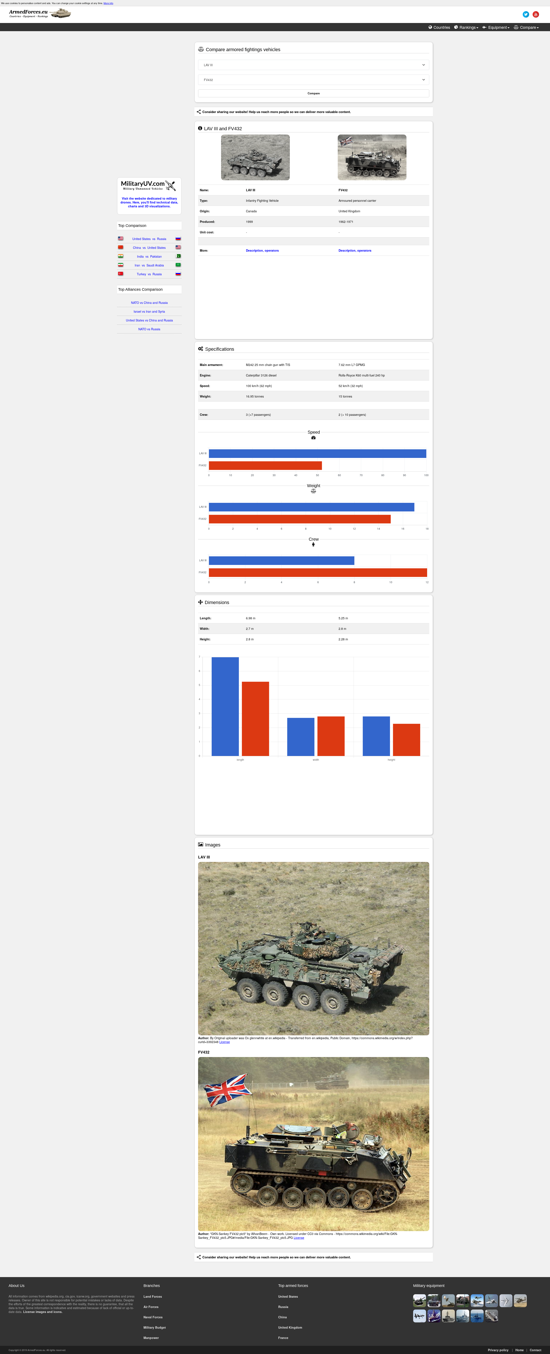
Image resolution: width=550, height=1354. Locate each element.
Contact (535, 1350)
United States (288, 1296)
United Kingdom (290, 1327)
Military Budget (155, 1327)
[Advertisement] (149, 106)
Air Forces (151, 1307)
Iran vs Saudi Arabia (149, 265)
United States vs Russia (149, 239)
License (224, 1042)
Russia (283, 1307)
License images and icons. (43, 1312)
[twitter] (525, 16)
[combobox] (313, 65)
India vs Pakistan (149, 256)
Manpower (151, 1338)
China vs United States (149, 247)
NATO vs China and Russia (149, 302)
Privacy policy (498, 1350)
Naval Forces (153, 1317)
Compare (314, 93)
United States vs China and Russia (149, 320)
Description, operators (262, 250)
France (283, 1338)
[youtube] (535, 16)
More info (108, 3)
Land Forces (153, 1296)
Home (519, 1350)
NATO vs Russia (149, 329)
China (282, 1317)
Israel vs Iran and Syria (149, 311)
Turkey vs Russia (149, 274)
